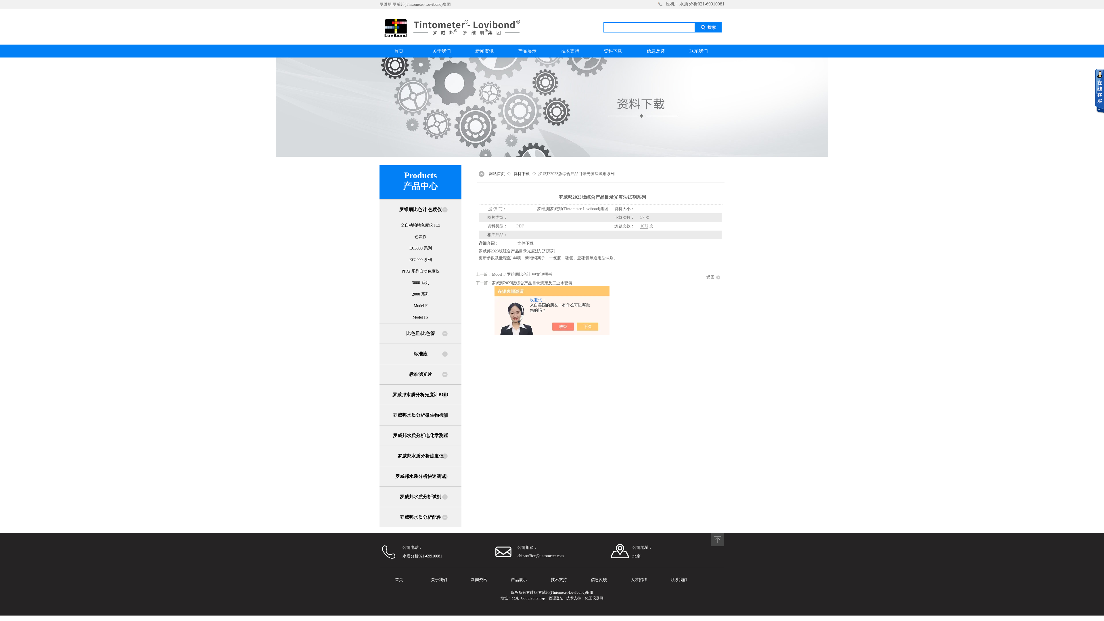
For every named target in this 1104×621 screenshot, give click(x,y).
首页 (398, 51)
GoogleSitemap (533, 598)
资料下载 (613, 51)
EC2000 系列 (420, 260)
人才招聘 (639, 580)
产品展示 (527, 51)
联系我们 (698, 51)
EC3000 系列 (420, 248)
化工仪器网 (594, 598)
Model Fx (420, 317)
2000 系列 (420, 294)
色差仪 (421, 237)
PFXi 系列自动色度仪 (421, 271)
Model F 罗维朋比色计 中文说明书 (522, 274)
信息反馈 (656, 51)
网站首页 (497, 174)
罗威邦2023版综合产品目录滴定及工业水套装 (532, 283)
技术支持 (570, 51)
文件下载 (526, 243)
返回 (710, 277)
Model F (421, 306)
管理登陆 (556, 598)
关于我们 (441, 51)
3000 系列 (420, 283)
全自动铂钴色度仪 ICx (420, 225)
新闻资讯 (484, 51)
